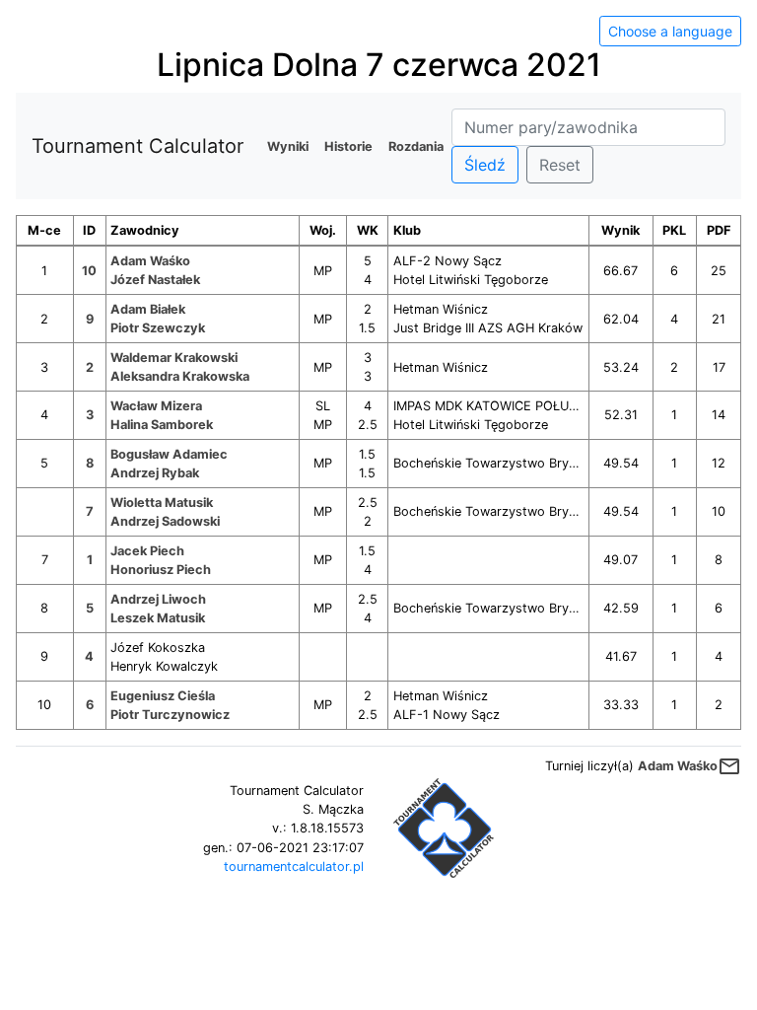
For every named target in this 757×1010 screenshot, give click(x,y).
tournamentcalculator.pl (294, 866)
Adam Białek (147, 309)
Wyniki (288, 146)
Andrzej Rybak (154, 473)
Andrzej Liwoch (158, 599)
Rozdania (416, 146)
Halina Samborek (161, 424)
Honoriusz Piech (160, 569)
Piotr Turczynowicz (170, 714)
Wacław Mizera (156, 405)
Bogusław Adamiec (169, 454)
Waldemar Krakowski (174, 357)
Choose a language (670, 31)
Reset (560, 165)
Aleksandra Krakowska (179, 376)
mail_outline (729, 766)
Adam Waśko (150, 260)
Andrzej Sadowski (165, 521)
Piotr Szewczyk (157, 328)
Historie (348, 146)
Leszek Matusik (157, 618)
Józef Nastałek (155, 279)
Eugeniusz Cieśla (162, 695)
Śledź (485, 165)
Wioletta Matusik (161, 502)
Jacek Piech (147, 550)
